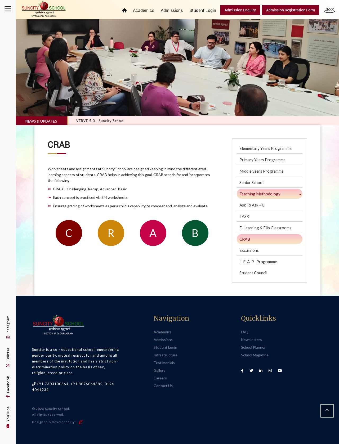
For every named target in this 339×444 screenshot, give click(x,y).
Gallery (159, 370)
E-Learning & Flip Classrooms (265, 227)
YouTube (8, 414)
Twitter (8, 355)
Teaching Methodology (259, 193)
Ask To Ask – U (252, 205)
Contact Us (163, 385)
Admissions (172, 10)
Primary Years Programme (262, 159)
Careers (160, 378)
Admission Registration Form (290, 9)
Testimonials (164, 362)
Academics (143, 10)
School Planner (253, 347)
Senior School (251, 182)
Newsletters (251, 339)
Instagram (8, 325)
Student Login (202, 10)
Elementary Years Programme (265, 148)
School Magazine (255, 355)
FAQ (244, 332)
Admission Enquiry (240, 9)
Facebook (8, 385)
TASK (244, 216)
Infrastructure (165, 355)
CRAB (244, 239)
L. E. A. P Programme (258, 261)
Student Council (253, 272)
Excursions (249, 250)
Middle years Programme (261, 171)
